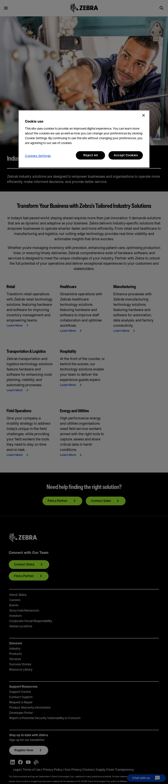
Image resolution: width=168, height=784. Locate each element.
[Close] (143, 115)
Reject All (90, 155)
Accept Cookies (126, 155)
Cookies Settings (38, 156)
